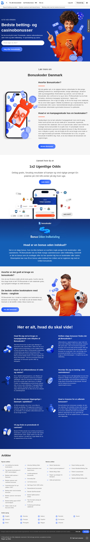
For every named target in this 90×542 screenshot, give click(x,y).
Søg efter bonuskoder (12, 49)
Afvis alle (78, 531)
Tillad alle (85, 531)
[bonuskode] (2, 3)
